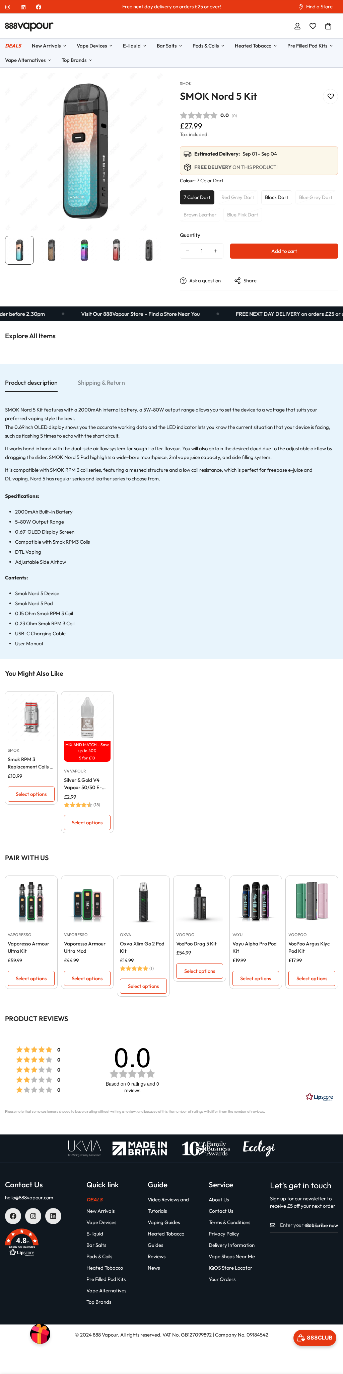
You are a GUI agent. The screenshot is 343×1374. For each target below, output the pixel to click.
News (154, 1268)
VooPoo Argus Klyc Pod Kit (309, 947)
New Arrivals (46, 45)
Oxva (125, 934)
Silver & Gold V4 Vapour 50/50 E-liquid (83, 784)
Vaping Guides (164, 1222)
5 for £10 (87, 757)
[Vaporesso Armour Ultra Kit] (31, 902)
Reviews (156, 1256)
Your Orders (222, 1279)
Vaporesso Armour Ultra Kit (28, 947)
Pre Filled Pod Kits (307, 45)
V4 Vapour (75, 770)
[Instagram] (7, 7)
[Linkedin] (23, 7)
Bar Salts (167, 45)
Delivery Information (232, 1245)
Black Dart (276, 197)
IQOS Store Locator (230, 1268)
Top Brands (74, 60)
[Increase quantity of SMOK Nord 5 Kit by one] (215, 251)
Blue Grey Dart (316, 197)
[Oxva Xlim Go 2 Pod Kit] (143, 902)
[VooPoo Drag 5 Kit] (199, 902)
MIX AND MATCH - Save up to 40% (87, 747)
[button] (328, 26)
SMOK (186, 83)
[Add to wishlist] (330, 96)
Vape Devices (92, 45)
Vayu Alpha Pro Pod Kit (254, 947)
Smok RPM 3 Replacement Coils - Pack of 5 (30, 763)
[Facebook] (38, 7)
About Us (219, 1199)
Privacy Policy (224, 1233)
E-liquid (132, 45)
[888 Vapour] (29, 26)
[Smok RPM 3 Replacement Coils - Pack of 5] (31, 717)
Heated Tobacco (253, 45)
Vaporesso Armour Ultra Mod (85, 947)
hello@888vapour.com (29, 1197)
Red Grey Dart (237, 197)
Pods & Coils (206, 45)
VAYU (237, 934)
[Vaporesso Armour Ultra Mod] (87, 902)
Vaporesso (19, 934)
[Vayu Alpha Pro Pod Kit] (255, 902)
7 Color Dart (197, 197)
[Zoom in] (148, 87)
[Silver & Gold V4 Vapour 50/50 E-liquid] (87, 717)
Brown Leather (200, 214)
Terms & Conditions (229, 1222)
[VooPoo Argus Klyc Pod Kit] (311, 902)
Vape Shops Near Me (232, 1256)
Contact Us (221, 1211)
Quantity (190, 235)
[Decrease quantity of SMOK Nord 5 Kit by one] (187, 251)
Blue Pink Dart (242, 214)
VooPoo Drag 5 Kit (196, 943)
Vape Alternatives (106, 1290)
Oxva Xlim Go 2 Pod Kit (142, 947)
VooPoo (185, 934)
